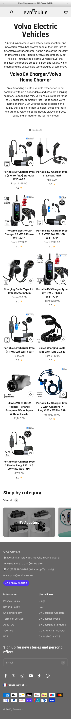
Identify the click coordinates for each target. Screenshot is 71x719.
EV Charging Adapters (52, 612)
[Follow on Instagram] (22, 675)
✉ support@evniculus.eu (18, 575)
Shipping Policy (12, 612)
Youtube (8, 630)
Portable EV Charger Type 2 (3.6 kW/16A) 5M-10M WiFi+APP (19, 175)
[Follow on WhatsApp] (47, 675)
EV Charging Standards (52, 624)
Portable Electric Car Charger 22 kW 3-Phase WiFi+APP (19, 234)
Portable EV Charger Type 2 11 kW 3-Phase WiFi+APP (52, 293)
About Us (8, 624)
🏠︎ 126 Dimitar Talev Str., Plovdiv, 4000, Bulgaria (31, 557)
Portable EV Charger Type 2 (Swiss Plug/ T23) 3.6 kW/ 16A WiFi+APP (19, 465)
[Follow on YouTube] (31, 675)
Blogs (42, 601)
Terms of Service (13, 618)
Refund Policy (11, 606)
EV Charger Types (49, 618)
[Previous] (3, 3)
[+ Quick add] (31, 163)
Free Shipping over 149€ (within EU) (35, 3)
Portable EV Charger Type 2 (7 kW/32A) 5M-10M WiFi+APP (52, 234)
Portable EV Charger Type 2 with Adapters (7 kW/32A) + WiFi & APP (52, 406)
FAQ (41, 606)
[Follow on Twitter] (14, 675)
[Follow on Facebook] (5, 675)
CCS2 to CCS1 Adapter (52, 630)
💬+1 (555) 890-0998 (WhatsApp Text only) (28, 569)
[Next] (67, 3)
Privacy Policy (11, 601)
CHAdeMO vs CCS (49, 636)
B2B (5, 636)
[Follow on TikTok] (39, 675)
